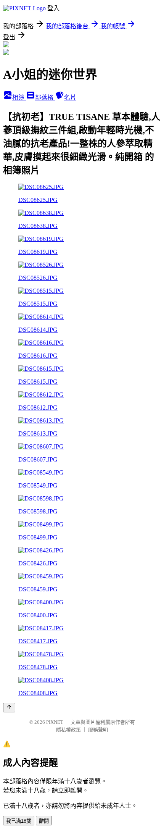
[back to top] (9, 707)
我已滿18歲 (18, 821)
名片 (70, 97)
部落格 (45, 97)
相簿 (19, 97)
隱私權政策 (68, 730)
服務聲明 (98, 730)
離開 (44, 821)
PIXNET (54, 722)
